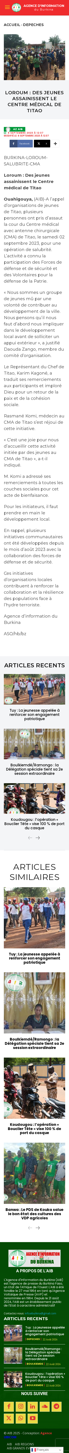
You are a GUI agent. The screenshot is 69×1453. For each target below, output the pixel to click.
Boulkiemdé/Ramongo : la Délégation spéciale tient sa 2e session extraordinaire (34, 769)
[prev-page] (30, 838)
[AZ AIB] (9, 129)
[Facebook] (9, 1407)
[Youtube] (33, 1419)
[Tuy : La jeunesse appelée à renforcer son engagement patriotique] (34, 689)
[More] (55, 143)
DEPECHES (33, 25)
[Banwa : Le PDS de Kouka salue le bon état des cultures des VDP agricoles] (34, 1173)
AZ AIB (18, 129)
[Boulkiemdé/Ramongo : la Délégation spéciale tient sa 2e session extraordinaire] (34, 744)
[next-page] (37, 838)
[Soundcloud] (45, 1407)
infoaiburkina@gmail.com (40, 1313)
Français (42, 1449)
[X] (9, 1419)
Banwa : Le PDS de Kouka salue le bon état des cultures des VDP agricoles (34, 1214)
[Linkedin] (33, 1407)
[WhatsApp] (21, 1419)
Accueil (12, 25)
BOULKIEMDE (35, 1364)
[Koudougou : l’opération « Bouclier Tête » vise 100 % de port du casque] (34, 798)
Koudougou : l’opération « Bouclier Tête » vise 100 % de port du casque (34, 824)
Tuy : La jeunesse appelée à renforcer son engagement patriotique (35, 714)
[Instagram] (21, 1407)
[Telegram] (57, 1407)
